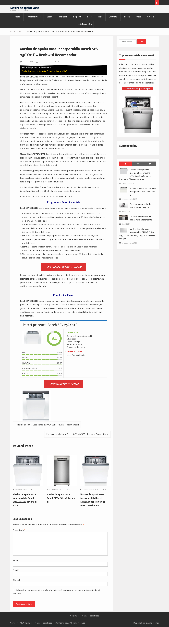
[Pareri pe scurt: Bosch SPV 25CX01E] (32, 338)
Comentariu (19, 530)
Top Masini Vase (33, 16)
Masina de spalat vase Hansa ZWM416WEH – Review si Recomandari (48, 424)
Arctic (138, 16)
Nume (16, 560)
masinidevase (44, 62)
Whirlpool (63, 16)
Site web (16, 580)
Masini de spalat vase (24, 8)
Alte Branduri (84, 24)
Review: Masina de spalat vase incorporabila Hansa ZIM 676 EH (143, 191)
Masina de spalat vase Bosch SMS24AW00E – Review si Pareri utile (76, 434)
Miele (100, 16)
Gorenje (150, 16)
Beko (89, 16)
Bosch (49, 16)
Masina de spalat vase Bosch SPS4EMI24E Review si (61, 498)
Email (16, 570)
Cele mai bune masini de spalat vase (84, 615)
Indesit (127, 16)
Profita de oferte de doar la (45, 71)
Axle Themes (153, 623)
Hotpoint (77, 16)
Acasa (17, 16)
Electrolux (113, 16)
